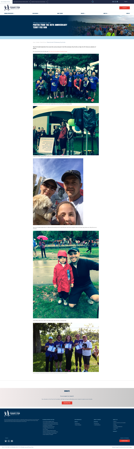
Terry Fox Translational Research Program (49, 430)
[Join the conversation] (113, 1)
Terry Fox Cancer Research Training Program (50, 433)
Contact (128, 13)
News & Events (43, 42)
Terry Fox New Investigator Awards (48, 421)
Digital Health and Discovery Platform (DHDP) (20, 1)
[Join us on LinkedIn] (115, 1)
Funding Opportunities (8, 13)
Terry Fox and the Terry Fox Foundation (120, 422)
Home (34, 42)
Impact (76, 421)
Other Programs (45, 429)
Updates (82, 13)
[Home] (12, 10)
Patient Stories (77, 423)
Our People (115, 425)
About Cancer (60, 13)
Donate (125, 7)
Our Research (35, 13)
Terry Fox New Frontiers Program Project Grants (50, 422)
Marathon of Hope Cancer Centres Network (38, 1)
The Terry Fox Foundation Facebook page (58, 51)
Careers (115, 429)
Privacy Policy (30, 447)
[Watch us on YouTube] (117, 1)
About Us (105, 13)
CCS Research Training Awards (47, 425)
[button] (126, 1)
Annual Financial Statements (118, 426)
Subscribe (125, 440)
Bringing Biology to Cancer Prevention (49, 426)
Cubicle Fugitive (129, 447)
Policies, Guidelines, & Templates (48, 434)
